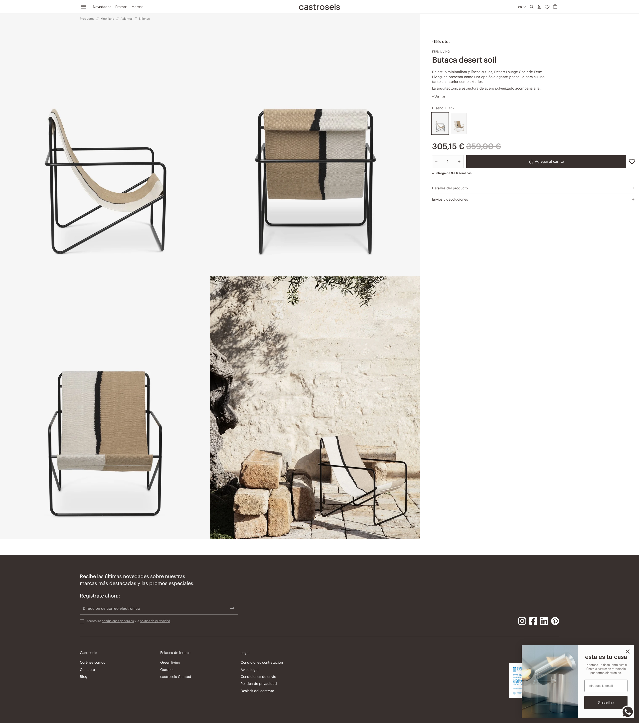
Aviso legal (250, 669)
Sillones (144, 18)
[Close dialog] (627, 651)
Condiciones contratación (262, 662)
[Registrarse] (232, 608)
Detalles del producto (450, 188)
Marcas (138, 6)
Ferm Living (441, 51)
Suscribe (606, 702)
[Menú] (83, 6)
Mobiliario (107, 18)
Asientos (127, 18)
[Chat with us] (628, 712)
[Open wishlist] (547, 7)
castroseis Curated (175, 676)
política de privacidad (155, 621)
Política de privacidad (259, 683)
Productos (87, 18)
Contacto (87, 669)
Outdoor (167, 669)
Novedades (102, 6)
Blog (83, 676)
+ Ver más (439, 96)
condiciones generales (118, 621)
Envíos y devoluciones (450, 199)
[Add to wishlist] (632, 162)
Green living (170, 662)
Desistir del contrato (257, 691)
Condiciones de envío (258, 676)
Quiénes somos (92, 662)
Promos (121, 6)
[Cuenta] (539, 7)
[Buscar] (532, 7)
